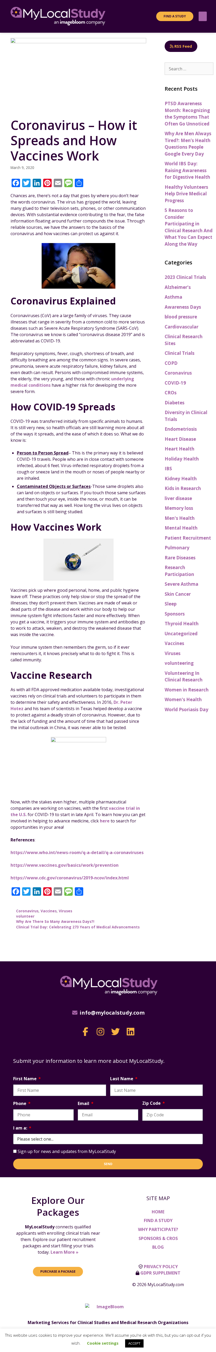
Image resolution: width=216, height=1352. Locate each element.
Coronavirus (27, 910)
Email (84, 1103)
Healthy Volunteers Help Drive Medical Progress (186, 193)
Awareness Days (183, 307)
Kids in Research (183, 488)
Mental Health (181, 528)
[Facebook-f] (85, 1031)
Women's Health (183, 699)
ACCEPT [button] (134, 1343)
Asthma (173, 297)
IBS (168, 469)
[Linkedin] (130, 1031)
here (105, 821)
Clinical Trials (179, 353)
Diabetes (174, 403)
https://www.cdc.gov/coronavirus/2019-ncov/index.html (70, 878)
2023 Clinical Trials (185, 277)
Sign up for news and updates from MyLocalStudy (67, 1151)
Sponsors (175, 614)
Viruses (65, 910)
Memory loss (179, 508)
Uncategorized (181, 634)
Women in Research (187, 690)
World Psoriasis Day (186, 709)
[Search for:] (189, 69)
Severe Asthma (181, 584)
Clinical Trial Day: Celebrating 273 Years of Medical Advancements (78, 926)
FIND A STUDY (158, 1220)
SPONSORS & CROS (158, 1238)
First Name (25, 1079)
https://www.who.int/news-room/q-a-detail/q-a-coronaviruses (77, 852)
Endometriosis (181, 429)
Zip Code (152, 1103)
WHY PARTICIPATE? (158, 1229)
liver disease (178, 498)
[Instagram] (100, 1031)
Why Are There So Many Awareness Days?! (55, 921)
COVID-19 (175, 383)
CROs (170, 393)
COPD (171, 363)
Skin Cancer (178, 594)
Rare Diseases (180, 558)
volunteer (25, 916)
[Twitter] (115, 1031)
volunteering (179, 663)
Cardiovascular (181, 327)
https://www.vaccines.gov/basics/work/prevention (65, 865)
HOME (158, 1212)
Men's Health (180, 518)
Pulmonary (177, 548)
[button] (203, 16)
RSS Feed (182, 46)
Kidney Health (181, 479)
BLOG (158, 1247)
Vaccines (49, 910)
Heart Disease (180, 439)
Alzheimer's (178, 287)
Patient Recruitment (188, 538)
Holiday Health (182, 459)
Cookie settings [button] (103, 1343)
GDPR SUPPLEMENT (160, 1273)
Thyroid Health (182, 624)
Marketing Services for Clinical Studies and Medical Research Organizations (108, 1322)
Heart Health (179, 449)
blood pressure (181, 317)
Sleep (170, 604)
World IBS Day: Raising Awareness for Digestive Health (187, 170)
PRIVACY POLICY (161, 1266)
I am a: (20, 1128)
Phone (20, 1103)
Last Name (122, 1079)
